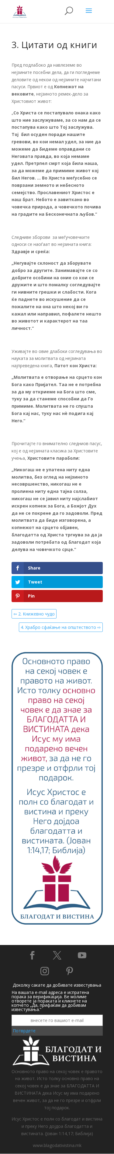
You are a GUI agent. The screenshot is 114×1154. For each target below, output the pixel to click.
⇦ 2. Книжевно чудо (34, 614)
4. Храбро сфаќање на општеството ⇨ (61, 627)
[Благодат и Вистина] (57, 923)
